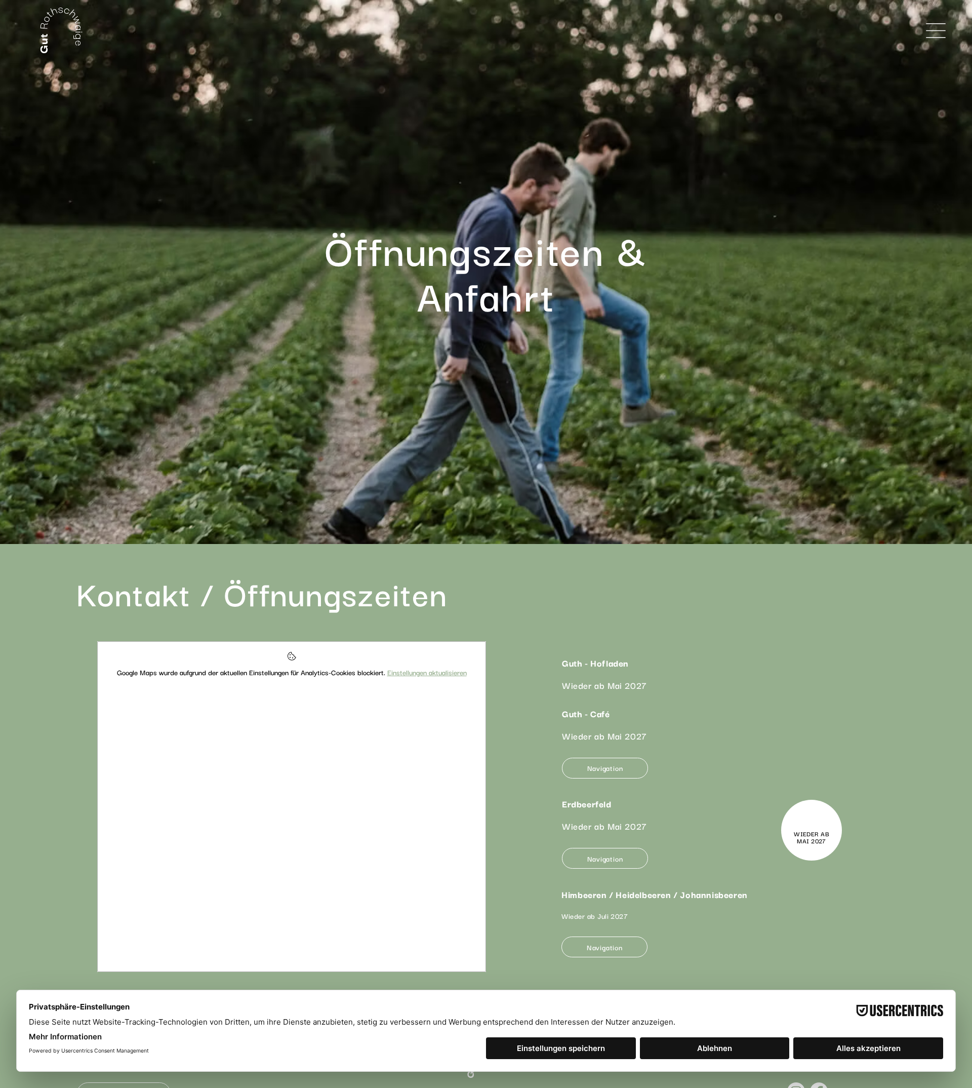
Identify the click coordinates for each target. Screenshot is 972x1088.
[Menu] (936, 30)
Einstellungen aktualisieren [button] (427, 672)
